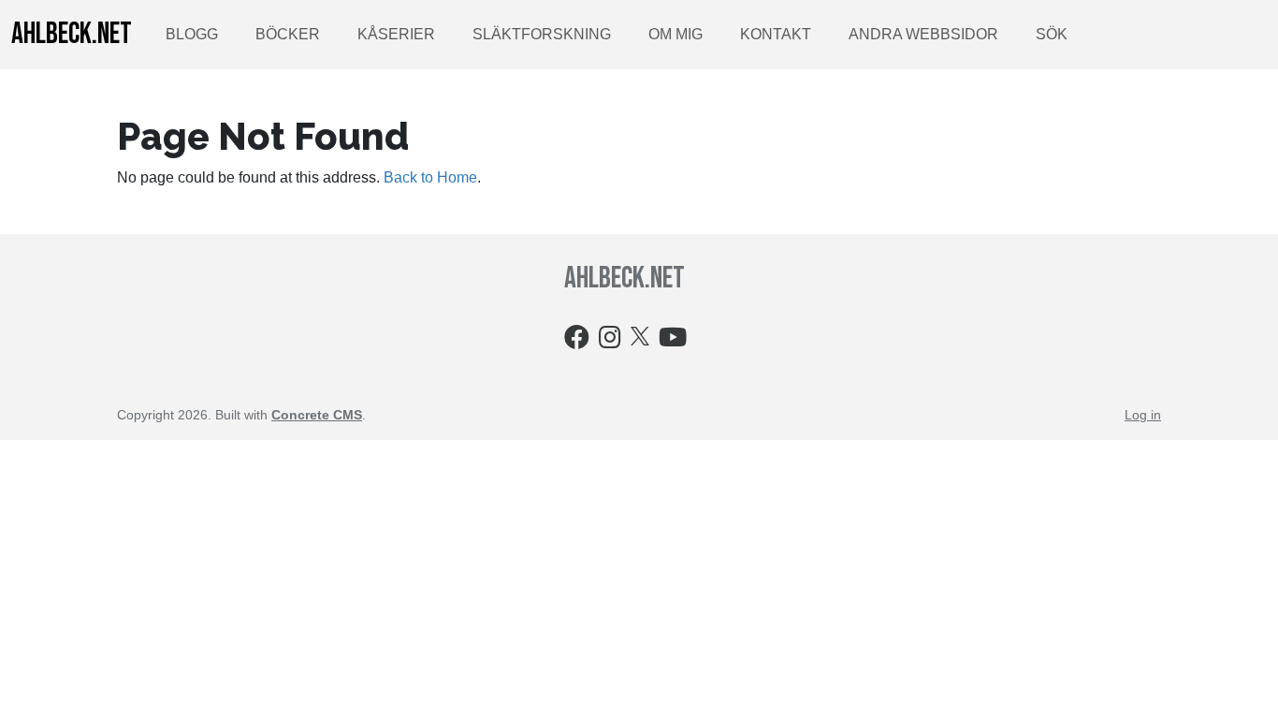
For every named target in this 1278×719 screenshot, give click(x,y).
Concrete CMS (316, 414)
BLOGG (192, 34)
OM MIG (675, 34)
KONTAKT (775, 34)
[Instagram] (610, 341)
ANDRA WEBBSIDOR (923, 34)
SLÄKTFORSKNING (541, 34)
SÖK (1051, 34)
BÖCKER (287, 34)
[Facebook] (576, 341)
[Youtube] (673, 341)
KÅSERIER (396, 34)
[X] (640, 335)
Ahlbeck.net (71, 34)
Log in (1143, 414)
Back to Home (430, 177)
